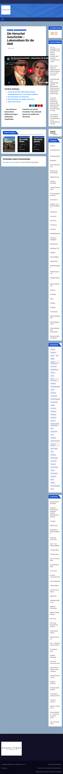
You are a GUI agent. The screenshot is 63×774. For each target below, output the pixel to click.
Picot (52, 428)
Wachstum (53, 476)
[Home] (2, 19)
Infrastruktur (53, 212)
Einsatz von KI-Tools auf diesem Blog (47, 768)
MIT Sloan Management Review (54, 624)
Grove (52, 389)
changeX (53, 521)
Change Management (54, 362)
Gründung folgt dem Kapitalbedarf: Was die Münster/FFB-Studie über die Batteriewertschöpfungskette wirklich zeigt (54, 86)
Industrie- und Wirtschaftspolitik (55, 205)
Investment (53, 225)
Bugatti (52, 358)
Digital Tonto (54, 525)
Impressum (58, 768)
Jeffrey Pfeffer (54, 585)
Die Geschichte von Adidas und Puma (21, 99)
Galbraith (53, 383)
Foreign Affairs (54, 550)
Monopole (53, 417)
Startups (52, 303)
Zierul (52, 489)
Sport (51, 298)
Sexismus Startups (53, 444)
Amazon (53, 349)
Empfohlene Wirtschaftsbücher (55, 531)
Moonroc (53, 420)
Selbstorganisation (55, 441)
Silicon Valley (54, 448)
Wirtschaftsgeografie (56, 485)
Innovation (53, 216)
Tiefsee (53, 470)
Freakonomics (54, 554)
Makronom (53, 596)
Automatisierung (55, 156)
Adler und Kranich (14, 102)
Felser (52, 375)
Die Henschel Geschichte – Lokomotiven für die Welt (20, 39)
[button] (60, 19)
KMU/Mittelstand (55, 233)
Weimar (53, 482)
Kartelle (53, 405)
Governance (54, 199)
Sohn (52, 451)
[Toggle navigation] (31, 19)
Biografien (10, 30)
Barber (52, 355)
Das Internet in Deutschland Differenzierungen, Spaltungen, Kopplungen (11, 114)
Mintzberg (53, 414)
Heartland (53, 392)
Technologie (54, 311)
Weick (52, 479)
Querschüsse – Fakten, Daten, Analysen (54, 669)
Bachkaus (53, 352)
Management (54, 244)
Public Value (54, 431)
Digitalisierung (54, 177)
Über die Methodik (57, 771)
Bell (57, 355)
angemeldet (12, 162)
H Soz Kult (53, 571)
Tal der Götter (54, 467)
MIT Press (53, 618)
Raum (52, 434)
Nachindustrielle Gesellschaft (55, 424)
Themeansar (4, 768)
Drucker (53, 372)
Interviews (53, 220)
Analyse (52, 145)
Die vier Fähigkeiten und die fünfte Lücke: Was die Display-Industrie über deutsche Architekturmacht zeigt (55, 54)
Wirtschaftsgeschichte (20, 30)
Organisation (54, 261)
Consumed (53, 366)
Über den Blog (49, 771)
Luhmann (53, 408)
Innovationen (54, 402)
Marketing (53, 411)
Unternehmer (54, 473)
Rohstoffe (53, 437)
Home (49, 764)
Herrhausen (54, 396)
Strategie (53, 307)
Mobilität (52, 252)
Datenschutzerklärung (56, 764)
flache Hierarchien (54, 379)
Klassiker (53, 229)
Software (53, 290)
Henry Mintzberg (55, 581)
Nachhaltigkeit (54, 257)
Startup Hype (54, 458)
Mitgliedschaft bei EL (41, 771)
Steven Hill (53, 461)
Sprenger (53, 454)
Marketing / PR (54, 248)
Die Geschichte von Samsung (18, 97)
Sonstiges (53, 294)
